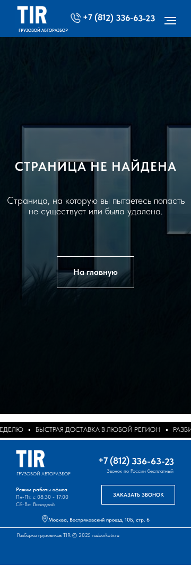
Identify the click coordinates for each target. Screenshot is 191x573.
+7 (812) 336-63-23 (119, 17)
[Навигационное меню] (170, 20)
